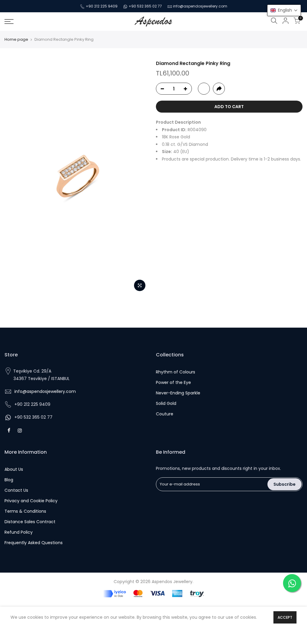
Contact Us (16, 490)
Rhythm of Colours (175, 372)
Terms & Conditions (25, 511)
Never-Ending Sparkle (178, 393)
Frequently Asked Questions (33, 543)
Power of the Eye (173, 382)
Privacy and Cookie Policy (31, 501)
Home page (16, 39)
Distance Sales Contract (29, 522)
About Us (13, 469)
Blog (8, 480)
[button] (284, 10)
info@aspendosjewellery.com (200, 6)
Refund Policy (18, 532)
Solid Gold (166, 403)
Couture (164, 414)
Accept (285, 617)
